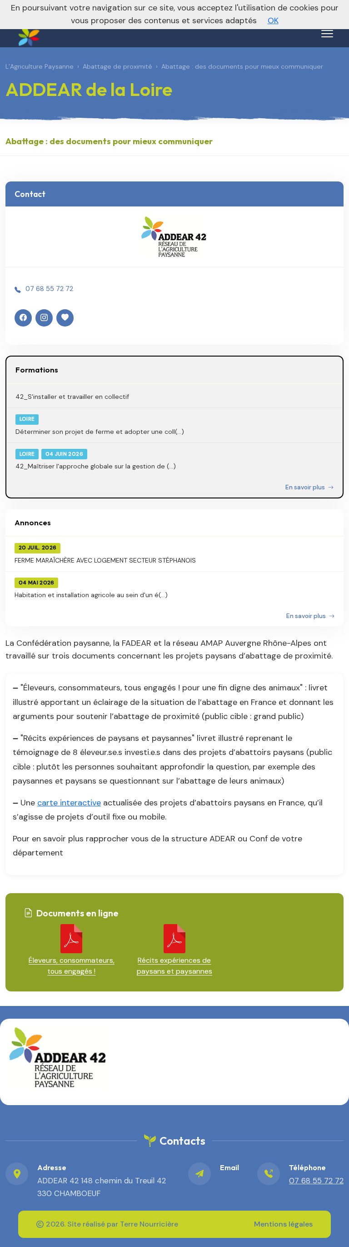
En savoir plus (305, 487)
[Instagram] (44, 318)
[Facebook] (23, 318)
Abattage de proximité (117, 66)
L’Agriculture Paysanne (39, 66)
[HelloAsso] (65, 318)
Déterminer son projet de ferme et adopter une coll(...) (99, 431)
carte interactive (69, 802)
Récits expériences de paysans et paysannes (174, 965)
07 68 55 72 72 (49, 289)
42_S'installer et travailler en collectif (72, 396)
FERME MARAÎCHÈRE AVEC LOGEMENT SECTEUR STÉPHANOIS (105, 560)
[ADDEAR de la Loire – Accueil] (27, 32)
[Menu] (327, 33)
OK (273, 20)
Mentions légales (283, 1224)
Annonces (33, 522)
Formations (36, 369)
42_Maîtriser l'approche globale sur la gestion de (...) (95, 466)
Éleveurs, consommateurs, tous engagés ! (72, 965)
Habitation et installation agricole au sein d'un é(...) (91, 595)
